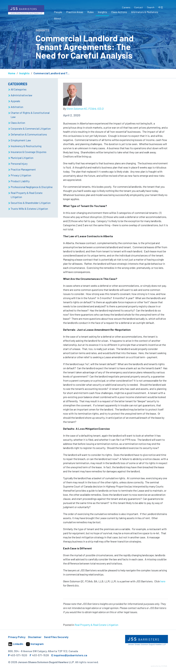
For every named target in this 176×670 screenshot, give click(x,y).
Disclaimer (34, 637)
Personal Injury (19, 163)
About (57, 18)
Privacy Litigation (21, 175)
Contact (138, 7)
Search (150, 7)
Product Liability (20, 181)
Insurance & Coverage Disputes (28, 151)
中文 (160, 7)
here (162, 581)
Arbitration (17, 106)
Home (11, 73)
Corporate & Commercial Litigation (31, 128)
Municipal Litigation (22, 157)
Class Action (18, 122)
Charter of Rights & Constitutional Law (30, 114)
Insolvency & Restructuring (26, 146)
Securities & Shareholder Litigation (31, 202)
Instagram (37, 643)
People (58, 12)
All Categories (18, 89)
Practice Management (23, 169)
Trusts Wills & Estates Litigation (29, 208)
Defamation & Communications (29, 134)
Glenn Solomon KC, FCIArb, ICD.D (85, 108)
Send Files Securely (56, 637)
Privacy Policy (16, 637)
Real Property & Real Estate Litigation (96, 624)
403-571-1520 (18, 655)
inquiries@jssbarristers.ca (70, 655)
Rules (90, 12)
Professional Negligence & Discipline (32, 187)
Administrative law (21, 95)
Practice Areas (74, 12)
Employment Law (21, 140)
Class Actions (119, 12)
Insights (102, 12)
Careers (126, 7)
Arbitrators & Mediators (144, 12)
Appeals (15, 101)
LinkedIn (17, 643)
